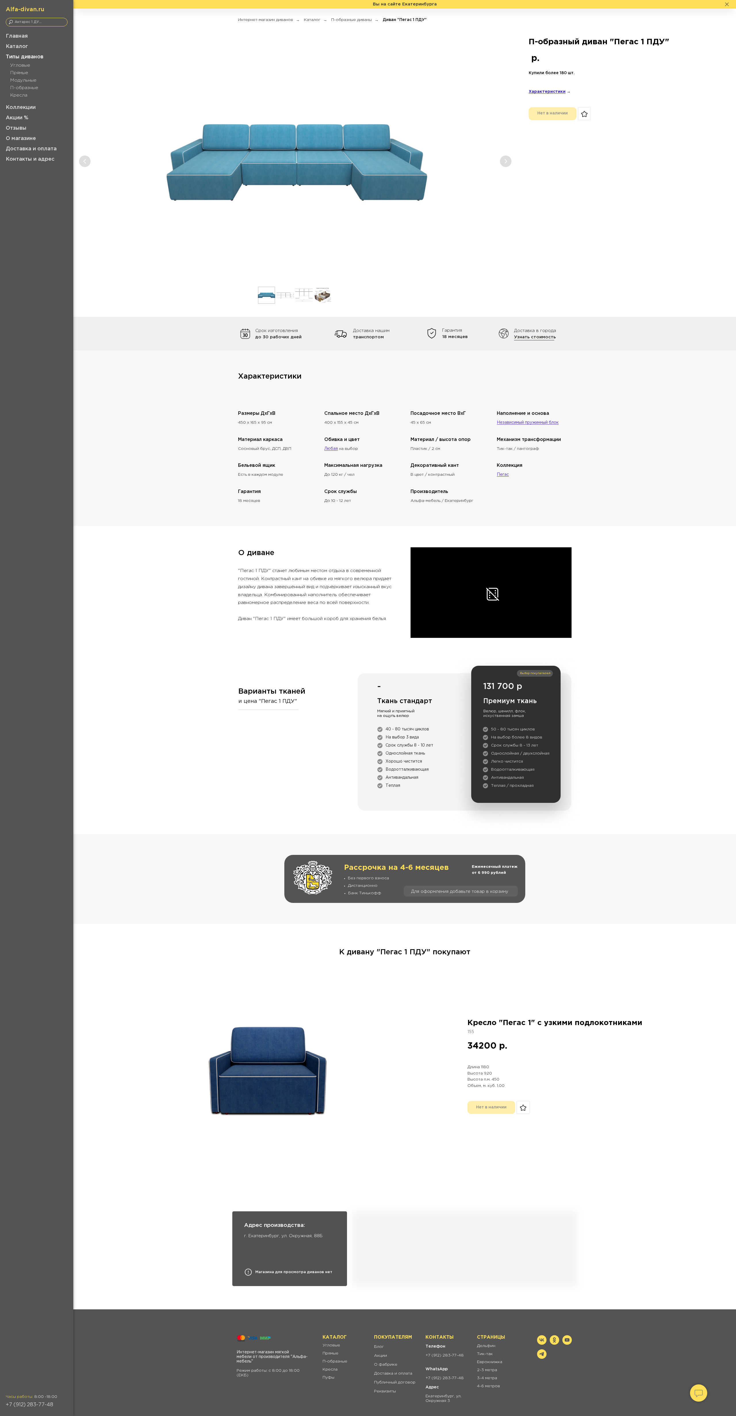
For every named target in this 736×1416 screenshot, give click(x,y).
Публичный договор (394, 1382)
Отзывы (16, 128)
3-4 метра (487, 1378)
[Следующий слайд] (505, 161)
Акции (380, 1355)
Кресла (18, 95)
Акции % (17, 118)
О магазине (21, 138)
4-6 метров (488, 1386)
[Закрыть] (727, 4)
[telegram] (542, 1357)
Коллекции (21, 107)
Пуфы (328, 1377)
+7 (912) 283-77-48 (29, 1404)
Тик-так (485, 1354)
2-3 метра (487, 1370)
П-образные (24, 88)
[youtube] (567, 1343)
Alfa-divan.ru (25, 9)
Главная (17, 36)
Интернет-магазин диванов (265, 20)
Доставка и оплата (31, 149)
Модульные (23, 80)
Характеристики (547, 91)
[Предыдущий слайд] (85, 161)
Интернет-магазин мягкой (263, 1352)
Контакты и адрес (30, 159)
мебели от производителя (263, 1357)
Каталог (17, 46)
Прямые (19, 73)
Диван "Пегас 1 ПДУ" (405, 20)
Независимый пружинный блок (528, 422)
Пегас (503, 474)
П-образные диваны (351, 20)
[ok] (554, 1343)
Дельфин (486, 1346)
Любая (331, 448)
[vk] (542, 1343)
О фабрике (385, 1364)
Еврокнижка (489, 1362)
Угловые (20, 65)
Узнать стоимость (535, 337)
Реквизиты (385, 1391)
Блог (379, 1346)
